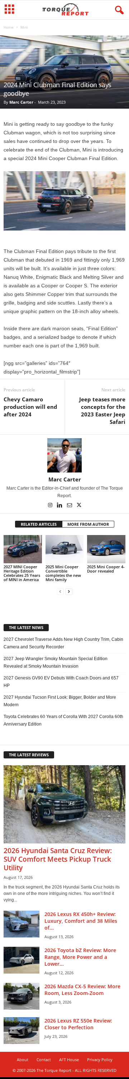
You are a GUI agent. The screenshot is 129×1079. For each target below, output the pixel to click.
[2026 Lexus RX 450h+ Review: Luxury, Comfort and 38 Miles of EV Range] (21, 924)
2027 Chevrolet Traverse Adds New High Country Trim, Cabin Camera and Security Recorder (63, 643)
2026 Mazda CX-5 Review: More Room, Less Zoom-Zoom (82, 989)
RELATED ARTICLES (39, 524)
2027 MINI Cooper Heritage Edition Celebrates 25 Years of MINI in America (22, 573)
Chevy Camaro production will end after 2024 (30, 407)
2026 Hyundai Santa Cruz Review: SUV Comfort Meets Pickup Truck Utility (58, 859)
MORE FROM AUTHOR (88, 524)
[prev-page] (60, 591)
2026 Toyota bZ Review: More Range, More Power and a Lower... (80, 957)
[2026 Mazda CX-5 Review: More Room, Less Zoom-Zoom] (21, 996)
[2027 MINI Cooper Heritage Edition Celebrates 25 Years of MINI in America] (23, 549)
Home (9, 27)
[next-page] (68, 591)
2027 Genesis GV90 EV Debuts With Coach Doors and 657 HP (61, 681)
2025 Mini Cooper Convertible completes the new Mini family (63, 573)
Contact (44, 1059)
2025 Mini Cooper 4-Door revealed (106, 569)
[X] (79, 505)
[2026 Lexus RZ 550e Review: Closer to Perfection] (21, 1030)
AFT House (69, 1059)
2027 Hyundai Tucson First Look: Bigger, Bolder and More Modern (60, 701)
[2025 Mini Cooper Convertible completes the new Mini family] (65, 549)
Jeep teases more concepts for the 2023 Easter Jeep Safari (102, 410)
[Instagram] (51, 505)
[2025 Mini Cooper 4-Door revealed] (106, 549)
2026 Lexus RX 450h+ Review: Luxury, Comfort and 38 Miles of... (80, 921)
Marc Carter (21, 102)
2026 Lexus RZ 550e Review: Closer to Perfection (78, 1024)
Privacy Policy (100, 1059)
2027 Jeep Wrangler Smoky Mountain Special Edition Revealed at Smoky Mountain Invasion (56, 662)
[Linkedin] (60, 505)
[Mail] (70, 505)
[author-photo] (64, 455)
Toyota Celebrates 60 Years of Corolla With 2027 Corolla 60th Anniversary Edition (63, 720)
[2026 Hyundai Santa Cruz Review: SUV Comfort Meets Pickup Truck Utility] (64, 804)
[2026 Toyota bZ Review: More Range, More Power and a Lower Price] (21, 960)
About (22, 1059)
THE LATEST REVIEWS (29, 754)
